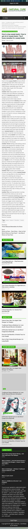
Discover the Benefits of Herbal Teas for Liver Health (14, 430)
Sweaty (22, 220)
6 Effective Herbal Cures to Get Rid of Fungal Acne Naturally (14, 406)
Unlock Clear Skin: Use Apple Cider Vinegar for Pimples (14, 357)
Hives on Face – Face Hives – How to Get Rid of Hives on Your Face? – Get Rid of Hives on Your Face (14, 232)
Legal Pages (13, 520)
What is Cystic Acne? (7, 475)
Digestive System (17, 435)
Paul (4, 40)
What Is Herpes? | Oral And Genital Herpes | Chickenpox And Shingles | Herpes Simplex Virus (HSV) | (14, 462)
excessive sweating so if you (16, 195)
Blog (4, 388)
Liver (23, 435)
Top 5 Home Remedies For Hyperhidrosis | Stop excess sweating (14, 275)
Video (3, 222)
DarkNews (23, 524)
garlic (3, 213)
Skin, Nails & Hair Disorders (12, 364)
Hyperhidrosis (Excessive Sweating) (9, 31)
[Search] (24, 18)
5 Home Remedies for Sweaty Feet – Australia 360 (14, 299)
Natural (11, 220)
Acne (4, 364)
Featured (5, 435)
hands (7, 220)
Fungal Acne (9, 413)
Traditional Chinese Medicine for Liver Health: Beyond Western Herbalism (14, 382)
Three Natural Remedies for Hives (12, 225)
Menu (6, 18)
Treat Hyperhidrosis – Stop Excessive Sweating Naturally (14, 250)
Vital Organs (6, 437)
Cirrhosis (10, 435)
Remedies (17, 220)
